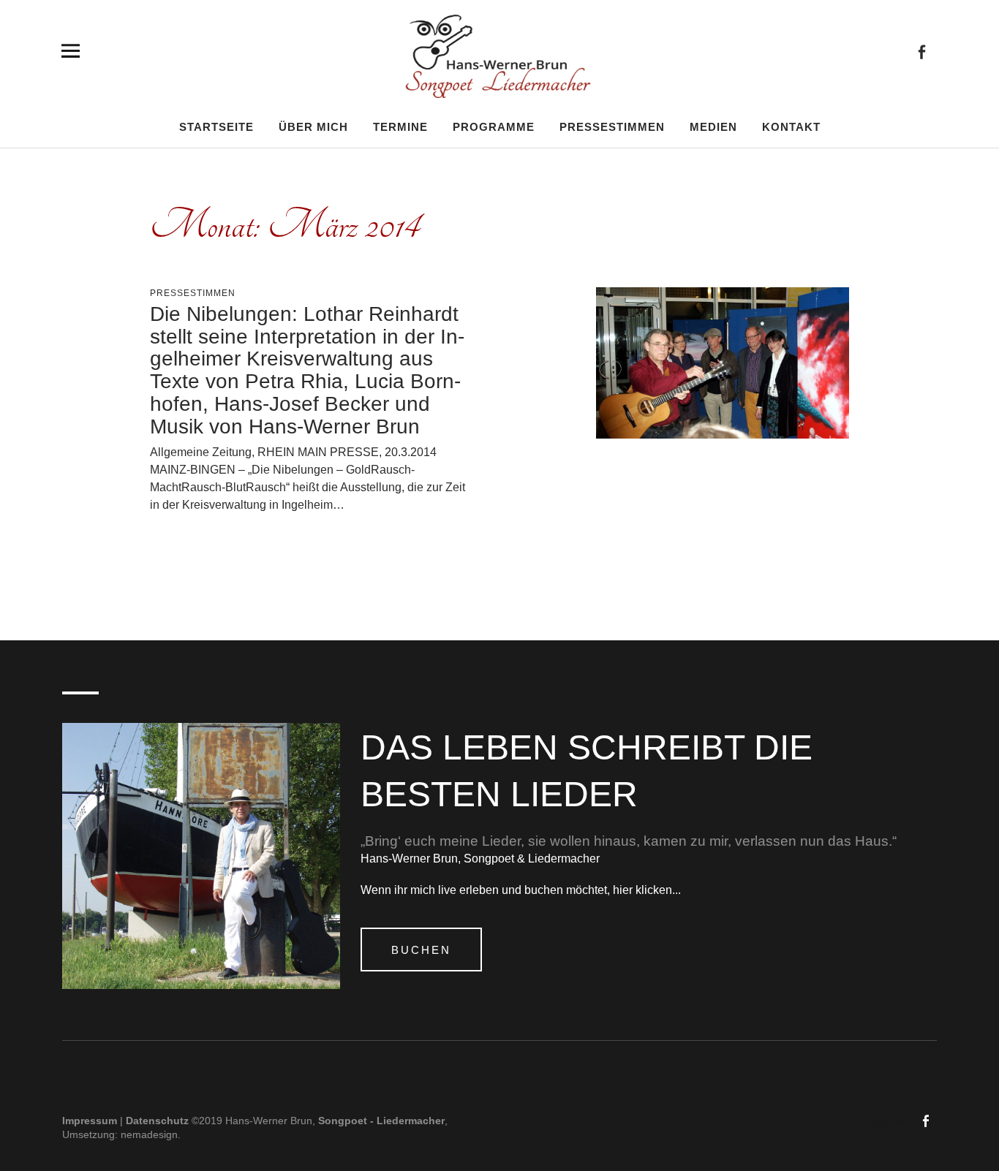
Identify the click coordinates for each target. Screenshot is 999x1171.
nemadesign (149, 1134)
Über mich (313, 126)
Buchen (421, 949)
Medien (713, 126)
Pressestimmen (612, 126)
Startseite (216, 126)
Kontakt (791, 126)
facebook (921, 50)
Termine (400, 126)
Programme (494, 126)
